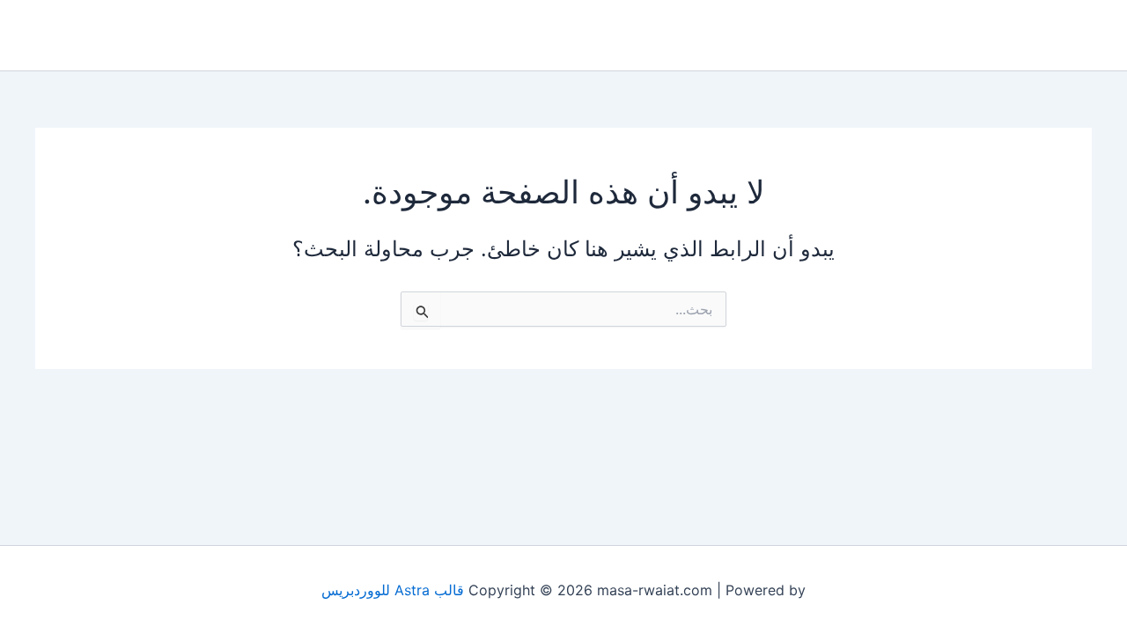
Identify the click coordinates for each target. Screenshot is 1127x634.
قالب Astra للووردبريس (392, 590)
